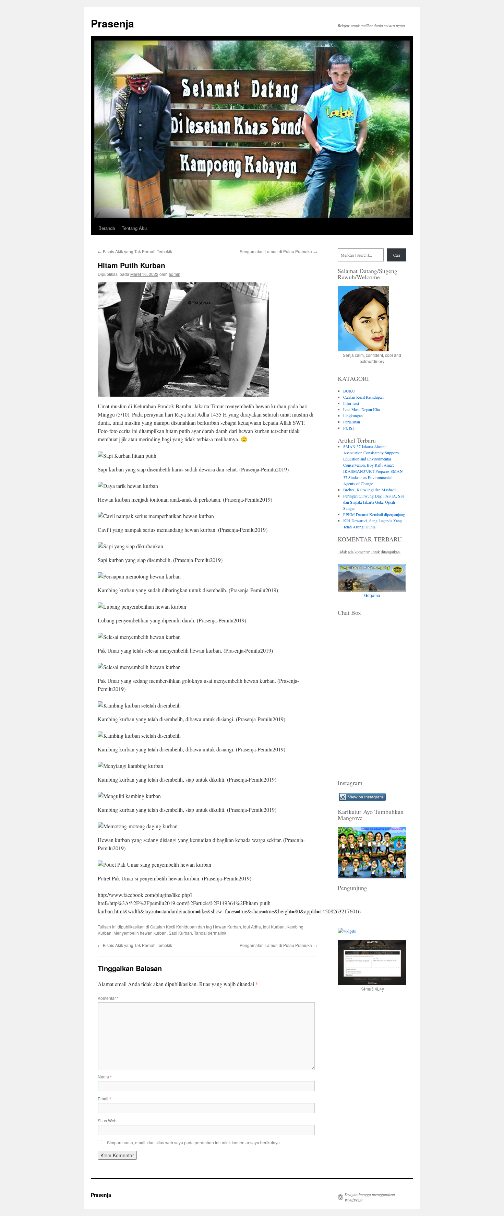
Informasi (351, 403)
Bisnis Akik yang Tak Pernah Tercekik (135, 251)
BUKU (349, 391)
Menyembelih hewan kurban (140, 933)
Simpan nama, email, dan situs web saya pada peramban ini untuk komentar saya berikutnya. (194, 1142)
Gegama (372, 595)
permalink (217, 933)
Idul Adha (252, 926)
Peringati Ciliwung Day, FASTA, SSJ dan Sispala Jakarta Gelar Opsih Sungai (374, 502)
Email (104, 1098)
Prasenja (112, 23)
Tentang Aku (134, 228)
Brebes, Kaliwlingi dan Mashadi (369, 489)
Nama (105, 1076)
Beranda (106, 228)
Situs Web (107, 1120)
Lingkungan (353, 415)
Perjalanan (351, 421)
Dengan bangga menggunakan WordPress (370, 1197)
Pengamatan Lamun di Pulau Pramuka (278, 251)
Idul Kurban (274, 926)
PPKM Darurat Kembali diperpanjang (374, 514)
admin (174, 274)
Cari (396, 255)
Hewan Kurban (227, 926)
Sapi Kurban (180, 933)
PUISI (348, 428)
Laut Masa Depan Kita (361, 409)
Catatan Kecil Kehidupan (173, 926)
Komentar (108, 998)
